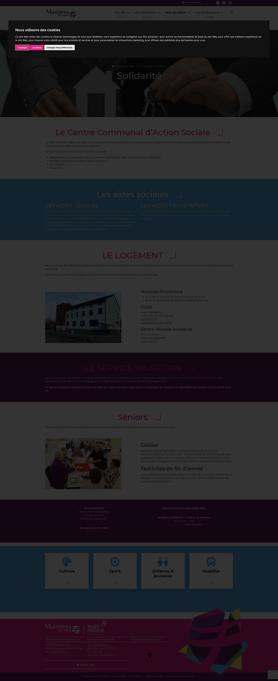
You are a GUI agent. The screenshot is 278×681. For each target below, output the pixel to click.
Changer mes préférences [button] (59, 47)
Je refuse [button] (36, 47)
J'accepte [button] (22, 47)
